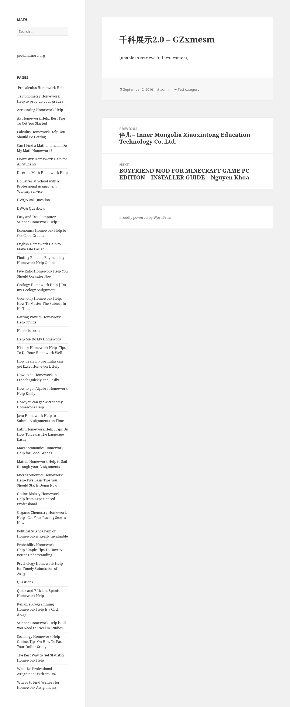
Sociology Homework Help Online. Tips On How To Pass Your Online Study (40, 641)
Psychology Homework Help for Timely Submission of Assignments (40, 568)
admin (165, 89)
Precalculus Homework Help (41, 87)
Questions (25, 582)
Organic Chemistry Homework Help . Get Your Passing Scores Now (42, 517)
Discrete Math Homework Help (42, 172)
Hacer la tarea (28, 330)
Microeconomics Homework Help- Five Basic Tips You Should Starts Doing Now (40, 480)
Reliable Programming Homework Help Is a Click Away (38, 609)
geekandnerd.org (31, 55)
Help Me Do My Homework (39, 339)
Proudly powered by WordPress (145, 217)
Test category (188, 89)
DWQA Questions (31, 208)
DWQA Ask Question (33, 200)
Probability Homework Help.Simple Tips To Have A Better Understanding (39, 549)
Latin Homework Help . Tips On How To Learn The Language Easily (42, 434)
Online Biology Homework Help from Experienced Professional (38, 498)
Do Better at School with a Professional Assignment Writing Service (38, 186)
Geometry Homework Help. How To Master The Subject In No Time (41, 303)
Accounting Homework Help (40, 109)
